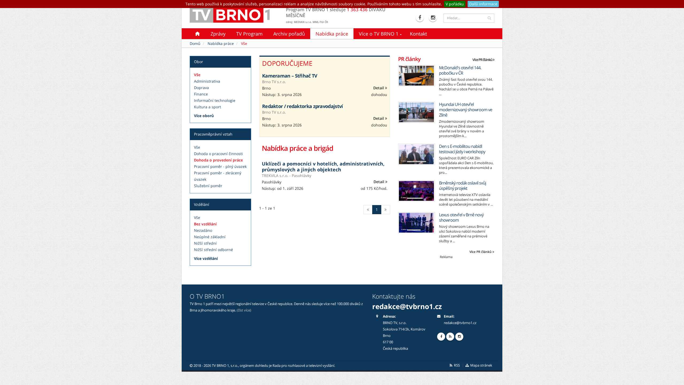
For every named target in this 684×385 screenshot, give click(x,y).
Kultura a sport (207, 106)
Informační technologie (214, 100)
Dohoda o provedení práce (218, 160)
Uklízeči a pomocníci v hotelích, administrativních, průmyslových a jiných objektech (323, 166)
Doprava (201, 87)
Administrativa (207, 81)
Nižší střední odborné (213, 249)
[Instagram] (433, 18)
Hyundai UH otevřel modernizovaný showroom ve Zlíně (465, 109)
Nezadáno (203, 230)
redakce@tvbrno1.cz (460, 323)
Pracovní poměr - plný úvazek (220, 166)
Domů (195, 43)
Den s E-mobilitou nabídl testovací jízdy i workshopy (462, 149)
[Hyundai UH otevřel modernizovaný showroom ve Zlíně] (416, 112)
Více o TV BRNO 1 (378, 33)
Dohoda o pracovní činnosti (218, 153)
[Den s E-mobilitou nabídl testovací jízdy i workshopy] (416, 154)
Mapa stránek (480, 365)
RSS (456, 365)
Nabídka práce (332, 33)
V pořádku (455, 3)
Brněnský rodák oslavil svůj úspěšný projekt (462, 185)
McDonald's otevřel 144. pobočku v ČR (460, 70)
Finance (201, 94)
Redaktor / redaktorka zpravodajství (302, 106)
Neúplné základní (210, 236)
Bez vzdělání (205, 223)
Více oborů (204, 115)
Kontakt (418, 33)
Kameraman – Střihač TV (289, 75)
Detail (379, 87)
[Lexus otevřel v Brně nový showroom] (416, 223)
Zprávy (218, 33)
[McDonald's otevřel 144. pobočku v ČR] (416, 76)
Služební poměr (208, 185)
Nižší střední (205, 243)
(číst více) (244, 310)
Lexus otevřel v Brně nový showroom (461, 217)
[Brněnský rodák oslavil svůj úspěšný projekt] (416, 191)
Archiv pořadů (289, 33)
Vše (197, 74)
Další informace (483, 3)
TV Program (249, 33)
